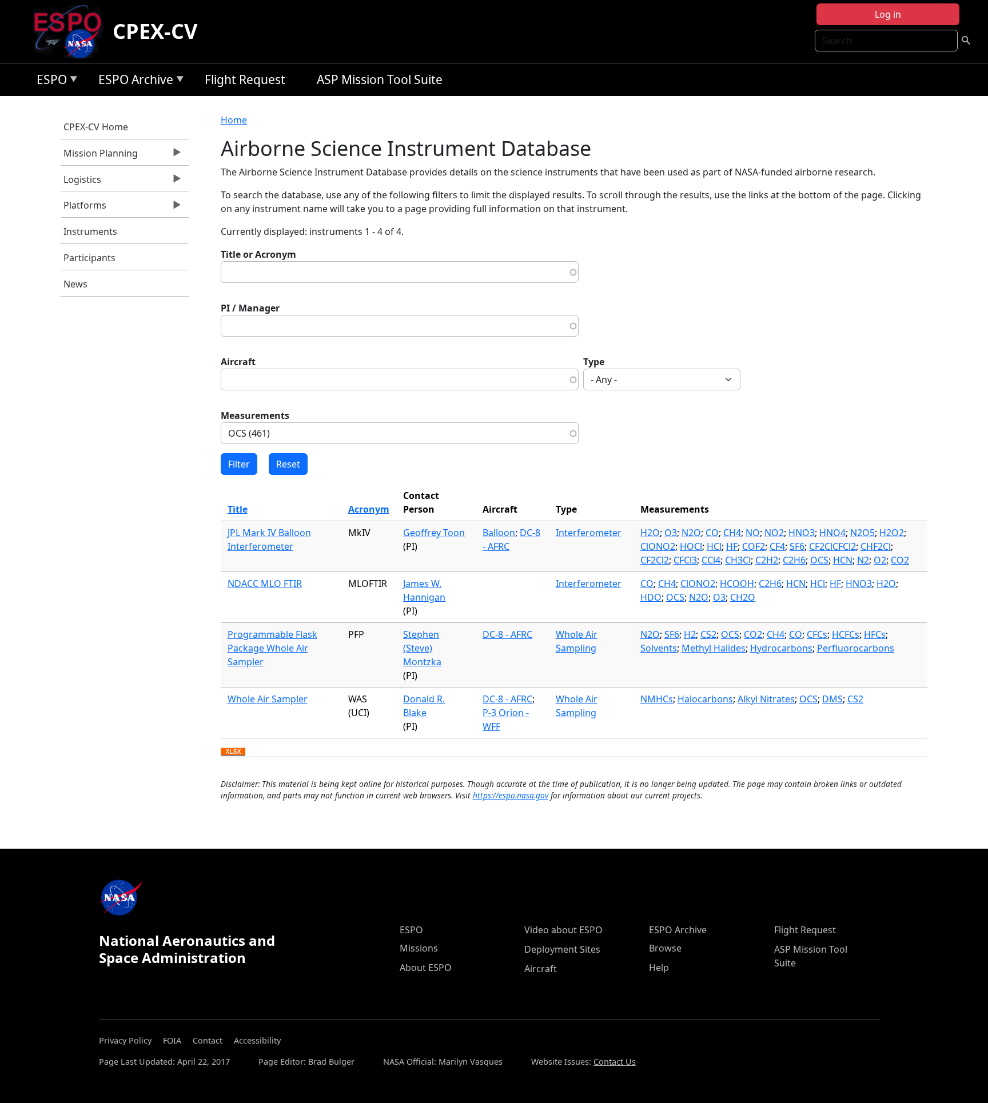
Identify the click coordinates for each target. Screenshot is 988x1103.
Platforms (83, 208)
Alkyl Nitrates (766, 699)
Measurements (255, 415)
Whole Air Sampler (268, 699)
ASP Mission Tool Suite (380, 79)
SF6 (797, 546)
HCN (842, 560)
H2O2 (891, 532)
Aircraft (238, 361)
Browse (665, 948)
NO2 (774, 532)
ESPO (49, 81)
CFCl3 (685, 560)
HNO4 (832, 532)
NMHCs (656, 699)
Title (238, 509)
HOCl (691, 546)
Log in (888, 14)
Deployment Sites (562, 949)
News (75, 284)
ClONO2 (657, 546)
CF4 (777, 546)
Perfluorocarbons (855, 648)
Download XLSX (233, 752)
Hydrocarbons (781, 648)
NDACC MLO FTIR (265, 583)
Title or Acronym (258, 254)
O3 (670, 532)
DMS (832, 699)
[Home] (72, 31)
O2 (880, 560)
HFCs (875, 634)
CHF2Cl (875, 546)
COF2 (753, 546)
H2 (690, 634)
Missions (419, 948)
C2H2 (766, 560)
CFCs (817, 634)
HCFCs (845, 634)
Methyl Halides (714, 648)
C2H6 (794, 560)
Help (659, 967)
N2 (863, 560)
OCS (819, 560)
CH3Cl (738, 560)
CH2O (742, 597)
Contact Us (614, 1061)
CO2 (900, 560)
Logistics (81, 182)
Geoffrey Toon (434, 532)
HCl (714, 546)
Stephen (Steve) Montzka (422, 648)
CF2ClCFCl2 (832, 546)
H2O (650, 532)
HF (732, 546)
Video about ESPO (563, 930)
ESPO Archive (133, 81)
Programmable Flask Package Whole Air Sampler (272, 648)
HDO (651, 597)
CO (712, 532)
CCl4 (711, 560)
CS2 (708, 634)
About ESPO (426, 967)
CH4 (732, 532)
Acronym (368, 509)
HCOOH (737, 583)
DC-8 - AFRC (507, 634)
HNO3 (801, 532)
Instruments (90, 231)
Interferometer (589, 532)
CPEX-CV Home (95, 127)
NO (753, 532)
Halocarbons (705, 699)
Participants (89, 257)
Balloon (499, 532)
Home (234, 120)
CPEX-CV (155, 31)
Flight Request (245, 79)
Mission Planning (99, 156)
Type (593, 361)
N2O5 (862, 532)
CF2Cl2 (654, 560)
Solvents (658, 648)
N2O (691, 532)
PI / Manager (250, 308)
